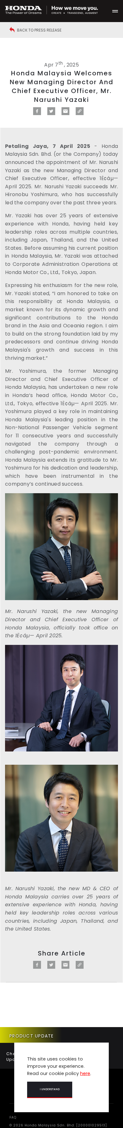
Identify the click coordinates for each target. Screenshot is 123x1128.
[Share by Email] (65, 113)
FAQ (12, 1117)
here (85, 1073)
